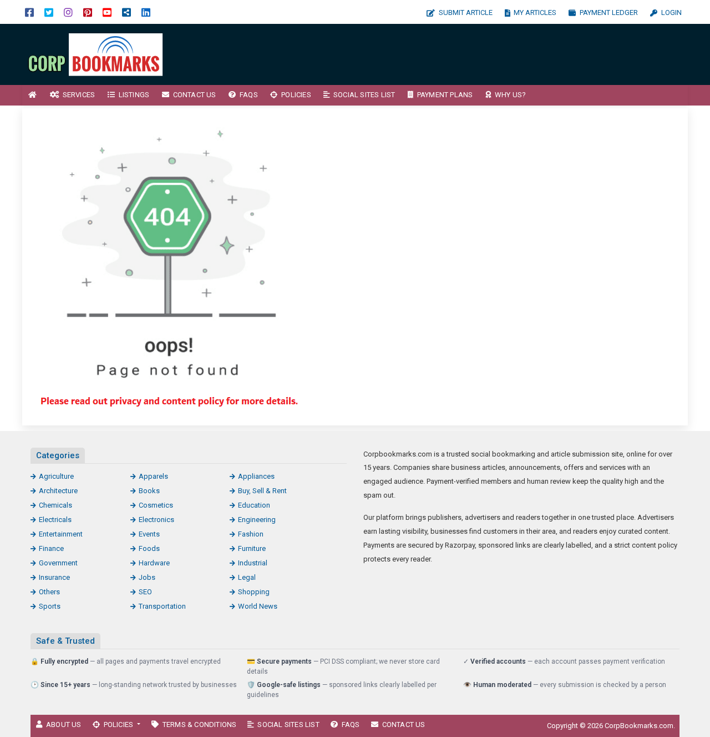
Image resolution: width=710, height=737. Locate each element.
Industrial (252, 563)
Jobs (147, 577)
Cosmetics (156, 505)
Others (49, 592)
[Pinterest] (87, 12)
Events (149, 534)
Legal (247, 577)
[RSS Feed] (126, 12)
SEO (145, 592)
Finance (51, 548)
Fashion (250, 534)
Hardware (154, 563)
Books (149, 491)
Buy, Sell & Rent (262, 491)
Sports (49, 606)
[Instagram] (68, 12)
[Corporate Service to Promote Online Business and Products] (97, 53)
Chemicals (55, 505)
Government (58, 563)
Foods (149, 548)
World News (257, 606)
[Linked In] (145, 12)
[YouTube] (107, 12)
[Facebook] (29, 12)
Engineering (257, 519)
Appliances (256, 476)
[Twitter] (48, 12)
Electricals (55, 519)
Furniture (252, 548)
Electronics (156, 519)
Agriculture (56, 476)
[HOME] (32, 95)
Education (254, 505)
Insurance (54, 577)
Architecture (58, 491)
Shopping (254, 592)
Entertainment (61, 534)
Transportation (162, 606)
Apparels (153, 476)
